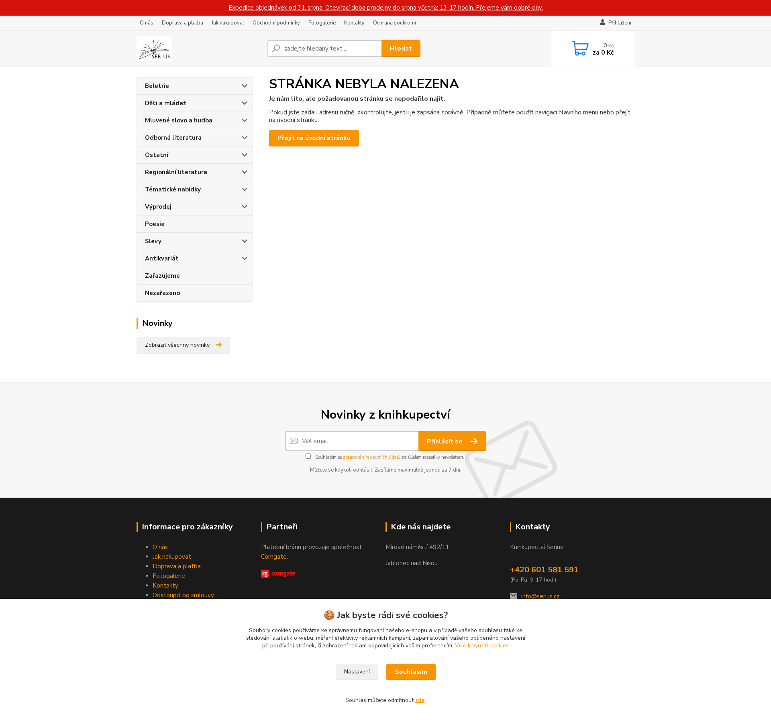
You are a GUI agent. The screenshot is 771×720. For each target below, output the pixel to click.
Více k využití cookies (482, 645)
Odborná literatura (173, 138)
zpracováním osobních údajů (371, 457)
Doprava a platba (182, 22)
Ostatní (156, 155)
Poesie (155, 224)
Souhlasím (411, 671)
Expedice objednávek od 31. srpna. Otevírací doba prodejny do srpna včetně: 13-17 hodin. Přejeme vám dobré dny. (385, 8)
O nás (146, 22)
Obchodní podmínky (276, 22)
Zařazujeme (162, 276)
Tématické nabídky (173, 189)
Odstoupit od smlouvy (183, 595)
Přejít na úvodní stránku (314, 138)
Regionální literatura (176, 172)
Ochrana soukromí (394, 22)
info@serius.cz (540, 596)
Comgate (274, 557)
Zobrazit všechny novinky (177, 345)
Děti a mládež (165, 103)
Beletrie (157, 86)
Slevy (153, 241)
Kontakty (354, 22)
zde (419, 700)
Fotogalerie (322, 22)
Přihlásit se (445, 441)
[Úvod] (199, 48)
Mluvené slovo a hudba (178, 120)
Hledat (401, 48)
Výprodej (158, 207)
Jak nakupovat (228, 22)
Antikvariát (162, 258)
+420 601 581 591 (544, 569)
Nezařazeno (162, 293)
